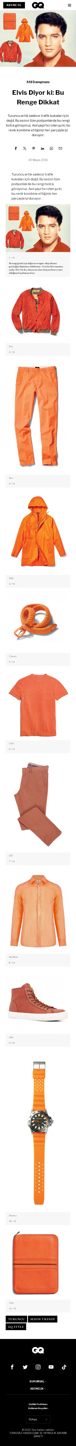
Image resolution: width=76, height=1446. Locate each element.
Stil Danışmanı (38, 82)
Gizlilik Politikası (38, 1404)
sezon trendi (42, 1319)
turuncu (16, 1319)
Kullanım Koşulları (38, 1408)
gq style (16, 1327)
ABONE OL (14, 5)
